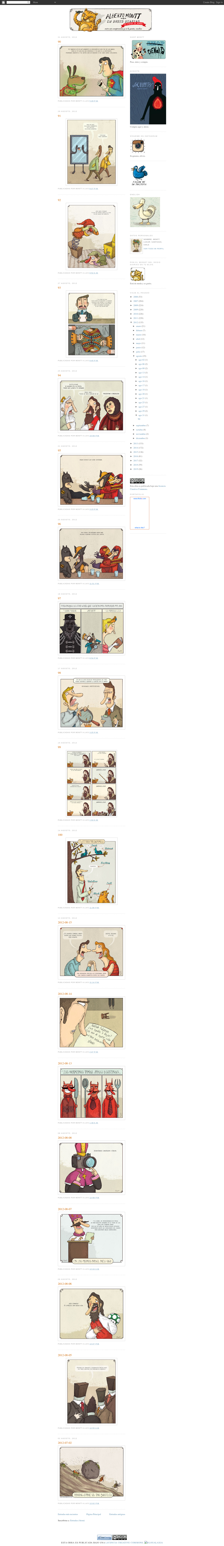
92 (59, 200)
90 (59, 41)
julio (138, 351)
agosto (139, 355)
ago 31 (142, 415)
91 (59, 116)
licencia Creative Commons (124, 1542)
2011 (136, 318)
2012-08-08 (65, 1138)
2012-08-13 (65, 1063)
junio (138, 347)
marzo (139, 334)
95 (59, 450)
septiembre (141, 425)
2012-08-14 (65, 994)
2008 (136, 305)
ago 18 (142, 389)
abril (138, 338)
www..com (139, 499)
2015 (136, 451)
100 (60, 835)
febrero (139, 330)
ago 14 (142, 376)
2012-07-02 (65, 1443)
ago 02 (142, 359)
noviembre (141, 433)
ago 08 (142, 368)
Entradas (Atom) (77, 1520)
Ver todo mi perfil (154, 249)
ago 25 (142, 402)
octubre (139, 429)
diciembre (140, 438)
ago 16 (142, 381)
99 (59, 747)
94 (59, 375)
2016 (136, 456)
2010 (136, 313)
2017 (136, 460)
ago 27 (142, 406)
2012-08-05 (65, 1355)
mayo (138, 343)
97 (59, 598)
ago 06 (142, 364)
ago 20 (142, 393)
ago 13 (142, 372)
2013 (136, 443)
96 (59, 524)
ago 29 (142, 410)
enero (139, 326)
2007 (136, 300)
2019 (136, 469)
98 (59, 673)
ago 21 (142, 398)
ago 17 (142, 385)
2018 (136, 464)
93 (59, 287)
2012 (136, 322)
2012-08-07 (65, 1209)
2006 (136, 296)
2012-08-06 (65, 1284)
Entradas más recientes (68, 1514)
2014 (136, 447)
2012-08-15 (65, 922)
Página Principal (93, 1514)
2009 (136, 309)
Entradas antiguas (117, 1514)
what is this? (140, 528)
